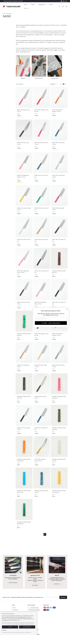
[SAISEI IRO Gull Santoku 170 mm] (24, 357)
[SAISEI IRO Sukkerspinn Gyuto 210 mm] (24, 263)
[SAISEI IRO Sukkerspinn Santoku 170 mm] (24, 168)
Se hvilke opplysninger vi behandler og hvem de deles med (22, 623)
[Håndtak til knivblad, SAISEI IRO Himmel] (24, 483)
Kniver (25, 4)
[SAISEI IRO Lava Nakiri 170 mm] (59, 231)
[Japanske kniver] (35, 565)
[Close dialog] (67, 309)
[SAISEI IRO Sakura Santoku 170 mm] (41, 135)
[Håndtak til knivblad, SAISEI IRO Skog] (59, 420)
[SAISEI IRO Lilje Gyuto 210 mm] (24, 231)
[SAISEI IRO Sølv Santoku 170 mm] (59, 357)
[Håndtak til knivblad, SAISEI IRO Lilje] (59, 451)
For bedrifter (15, 609)
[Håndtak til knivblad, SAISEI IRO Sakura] (59, 388)
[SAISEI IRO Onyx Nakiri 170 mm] (59, 294)
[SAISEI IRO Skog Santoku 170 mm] (24, 294)
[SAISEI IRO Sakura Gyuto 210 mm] (24, 103)
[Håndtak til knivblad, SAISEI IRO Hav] (41, 483)
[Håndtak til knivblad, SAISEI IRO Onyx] (24, 388)
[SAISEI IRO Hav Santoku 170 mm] (59, 136)
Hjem (4, 13)
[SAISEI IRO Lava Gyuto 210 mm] (41, 263)
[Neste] (44, 534)
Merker (33, 4)
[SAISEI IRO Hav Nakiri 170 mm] (41, 420)
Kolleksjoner (9, 13)
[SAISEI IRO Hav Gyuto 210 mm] (41, 167)
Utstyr (51, 4)
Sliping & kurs (42, 4)
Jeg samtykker (27, 626)
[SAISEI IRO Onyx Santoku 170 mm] (24, 420)
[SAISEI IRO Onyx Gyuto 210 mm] (24, 135)
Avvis (10, 626)
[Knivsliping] (13, 565)
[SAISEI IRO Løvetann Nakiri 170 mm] (24, 200)
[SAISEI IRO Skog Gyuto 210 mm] (41, 388)
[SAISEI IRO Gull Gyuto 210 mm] (41, 231)
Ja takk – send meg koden (51, 323)
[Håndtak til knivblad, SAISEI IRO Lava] (59, 263)
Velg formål (4, 630)
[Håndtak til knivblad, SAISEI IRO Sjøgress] (24, 514)
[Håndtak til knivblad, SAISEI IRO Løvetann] (59, 483)
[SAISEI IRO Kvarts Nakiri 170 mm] (41, 357)
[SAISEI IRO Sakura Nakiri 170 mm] (59, 200)
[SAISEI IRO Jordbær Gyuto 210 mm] (41, 102)
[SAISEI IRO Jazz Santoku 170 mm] (59, 167)
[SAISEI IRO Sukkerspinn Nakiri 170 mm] (41, 294)
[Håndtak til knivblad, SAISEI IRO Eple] (24, 326)
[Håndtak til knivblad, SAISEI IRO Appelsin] (24, 451)
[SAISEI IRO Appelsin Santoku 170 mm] (59, 102)
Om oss (26, 8)
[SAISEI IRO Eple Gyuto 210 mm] (41, 200)
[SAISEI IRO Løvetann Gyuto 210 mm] (41, 451)
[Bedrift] (57, 565)
